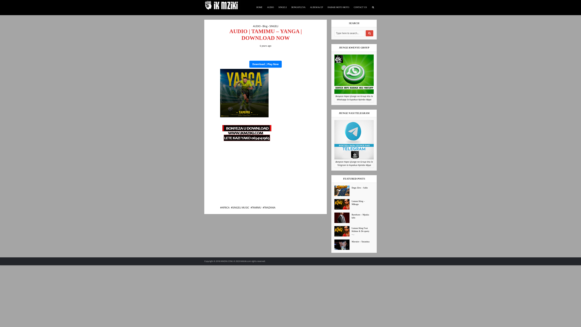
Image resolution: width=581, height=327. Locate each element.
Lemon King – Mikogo (358, 202)
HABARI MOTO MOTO (338, 7)
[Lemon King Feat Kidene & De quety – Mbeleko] (343, 231)
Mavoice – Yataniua (360, 242)
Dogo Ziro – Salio (360, 188)
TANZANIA (269, 207)
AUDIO (270, 7)
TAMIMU (256, 207)
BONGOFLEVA (298, 7)
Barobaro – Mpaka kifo (360, 216)
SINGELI (282, 7)
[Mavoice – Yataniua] (343, 244)
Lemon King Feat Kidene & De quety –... (360, 231)
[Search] (369, 33)
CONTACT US (360, 7)
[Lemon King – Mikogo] (343, 204)
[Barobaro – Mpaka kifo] (343, 218)
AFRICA (226, 207)
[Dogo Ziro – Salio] (343, 191)
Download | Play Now (265, 64)
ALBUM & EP (316, 7)
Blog (265, 26)
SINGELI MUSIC (240, 207)
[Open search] (373, 7)
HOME (259, 7)
